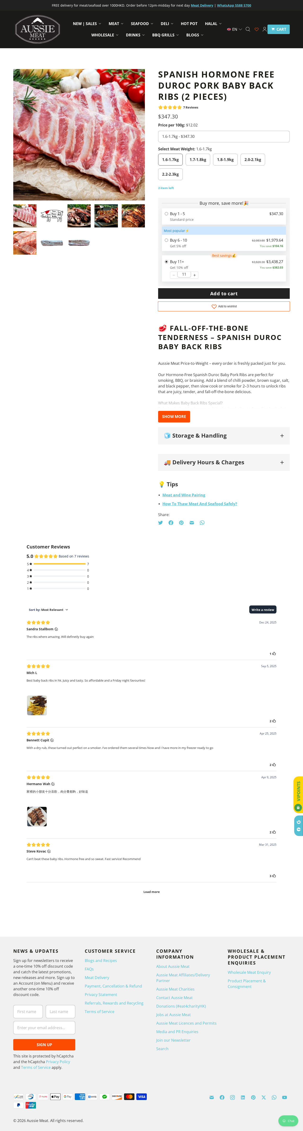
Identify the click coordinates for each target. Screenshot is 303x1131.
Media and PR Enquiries (177, 1031)
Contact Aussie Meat (174, 997)
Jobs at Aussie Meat (173, 1014)
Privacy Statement (101, 994)
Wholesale (102, 35)
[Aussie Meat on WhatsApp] (274, 1097)
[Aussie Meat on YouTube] (284, 1097)
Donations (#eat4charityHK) (181, 1006)
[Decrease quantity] (173, 275)
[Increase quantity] (194, 275)
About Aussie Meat (173, 966)
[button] (234, 29)
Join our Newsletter (173, 1040)
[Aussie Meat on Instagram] (232, 1097)
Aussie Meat (37, 1120)
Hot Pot (189, 23)
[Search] (248, 29)
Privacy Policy (58, 1061)
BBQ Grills (163, 35)
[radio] (224, 216)
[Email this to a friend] (192, 523)
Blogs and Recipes (101, 960)
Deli (165, 23)
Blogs (192, 35)
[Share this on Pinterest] (181, 523)
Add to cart (224, 293)
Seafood (140, 23)
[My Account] (264, 29)
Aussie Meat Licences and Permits (186, 1023)
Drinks (133, 35)
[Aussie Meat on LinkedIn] (243, 1097)
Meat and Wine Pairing (183, 495)
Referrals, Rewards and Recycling (114, 1003)
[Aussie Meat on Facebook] (222, 1097)
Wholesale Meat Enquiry (249, 972)
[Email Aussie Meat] (211, 1097)
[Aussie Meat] (37, 29)
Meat (114, 23)
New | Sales (85, 23)
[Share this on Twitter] (162, 523)
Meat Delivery (97, 977)
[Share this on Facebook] (171, 523)
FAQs (89, 969)
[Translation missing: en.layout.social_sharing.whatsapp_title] (202, 523)
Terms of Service (36, 1067)
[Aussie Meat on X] (263, 1097)
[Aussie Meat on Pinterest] (253, 1097)
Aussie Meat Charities (175, 989)
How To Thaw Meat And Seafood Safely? (199, 503)
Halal (211, 23)
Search (162, 1048)
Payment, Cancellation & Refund (113, 986)
